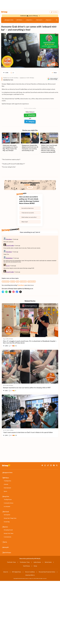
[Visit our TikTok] (10, 292)
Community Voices (8, 503)
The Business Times (25, 562)
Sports (5, 491)
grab (18, 281)
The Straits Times (11, 562)
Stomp (35, 566)
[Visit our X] (20, 292)
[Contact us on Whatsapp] (6, 292)
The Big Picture (8, 499)
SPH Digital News (16, 572)
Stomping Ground (8, 530)
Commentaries (7, 537)
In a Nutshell (7, 506)
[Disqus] (30, 255)
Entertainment (7, 487)
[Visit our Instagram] (13, 292)
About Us (5, 572)
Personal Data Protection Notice (47, 572)
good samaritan (31, 281)
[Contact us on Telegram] (3, 292)
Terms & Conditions (30, 572)
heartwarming (5, 281)
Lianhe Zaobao (37, 562)
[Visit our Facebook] (17, 292)
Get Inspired (7, 514)
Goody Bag (7, 521)
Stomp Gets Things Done (10, 518)
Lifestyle (6, 484)
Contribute (55, 12)
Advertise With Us (30, 575)
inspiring (12, 281)
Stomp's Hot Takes (8, 533)
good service (23, 281)
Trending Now (7, 480)
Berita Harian (48, 562)
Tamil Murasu (26, 566)
